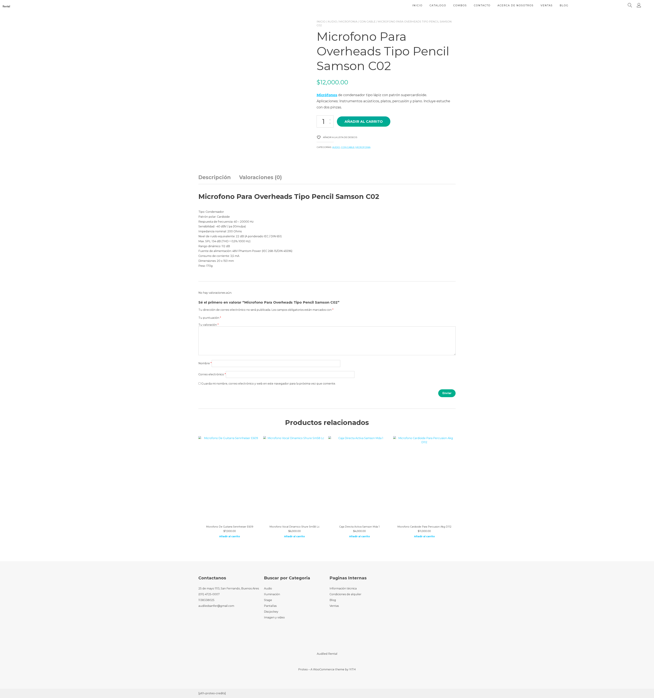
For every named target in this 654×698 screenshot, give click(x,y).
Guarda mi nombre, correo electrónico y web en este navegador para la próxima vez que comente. (268, 383)
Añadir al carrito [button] (229, 536)
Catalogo (438, 5)
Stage (268, 600)
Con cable (368, 21)
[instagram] (332, 639)
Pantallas (270, 605)
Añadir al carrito (364, 121)
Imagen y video (274, 617)
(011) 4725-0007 (209, 594)
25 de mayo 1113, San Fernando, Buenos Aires (228, 588)
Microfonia (348, 21)
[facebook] (322, 639)
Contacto (482, 5)
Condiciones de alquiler (345, 594)
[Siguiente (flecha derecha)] (648, 349)
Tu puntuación (209, 317)
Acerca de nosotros (515, 5)
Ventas (547, 5)
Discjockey (271, 611)
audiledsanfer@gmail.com (216, 605)
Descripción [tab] (214, 177)
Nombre (205, 363)
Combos (460, 5)
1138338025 (206, 600)
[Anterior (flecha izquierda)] (6, 349)
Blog (564, 5)
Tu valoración (208, 324)
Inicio (417, 5)
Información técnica (343, 588)
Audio (332, 21)
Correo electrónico (212, 374)
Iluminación (272, 594)
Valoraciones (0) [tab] (260, 177)
